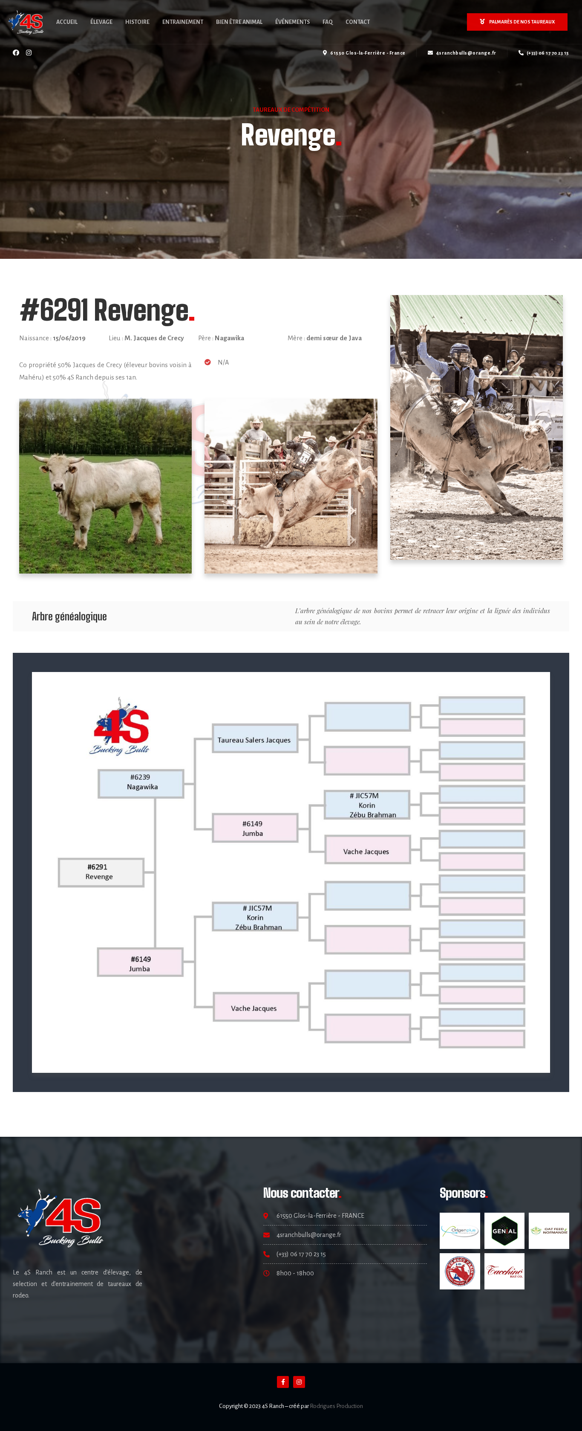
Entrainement (182, 22)
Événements (292, 22)
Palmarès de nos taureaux (522, 21)
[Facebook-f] (283, 1382)
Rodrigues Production (336, 1406)
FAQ (328, 22)
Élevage (101, 22)
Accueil (67, 22)
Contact (358, 22)
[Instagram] (29, 52)
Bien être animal (239, 22)
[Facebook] (16, 52)
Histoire (137, 22)
